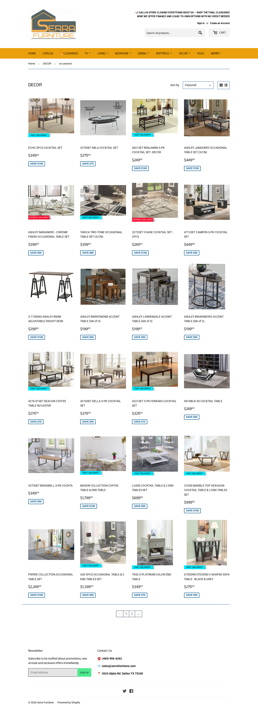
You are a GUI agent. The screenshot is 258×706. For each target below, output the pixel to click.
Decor (183, 53)
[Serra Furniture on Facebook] (131, 691)
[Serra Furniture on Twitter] (125, 691)
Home (32, 53)
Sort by (174, 85)
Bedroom (122, 53)
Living (102, 53)
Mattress (163, 53)
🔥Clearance (69, 53)
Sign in (201, 23)
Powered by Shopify (68, 702)
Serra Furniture (45, 702)
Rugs (200, 53)
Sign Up (84, 672)
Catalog (48, 53)
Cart (222, 32)
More (215, 53)
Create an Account (220, 23)
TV (86, 53)
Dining (142, 53)
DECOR (47, 63)
